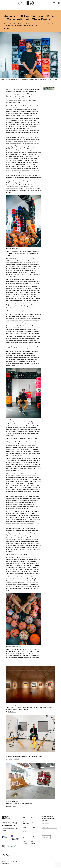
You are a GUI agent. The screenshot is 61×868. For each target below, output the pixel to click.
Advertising (33, 831)
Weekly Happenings (26, 822)
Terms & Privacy (25, 842)
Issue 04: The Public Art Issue (22, 655)
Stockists (25, 831)
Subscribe (4, 3)
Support (48, 3)
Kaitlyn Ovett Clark (13, 759)
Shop (10, 3)
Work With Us (25, 836)
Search (37, 3)
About (43, 3)
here (15, 657)
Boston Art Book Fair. (16, 653)
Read (14, 3)
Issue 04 (6, 13)
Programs (28, 3)
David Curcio (12, 712)
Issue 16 (8, 754)
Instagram (33, 836)
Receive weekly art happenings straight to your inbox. (48, 818)
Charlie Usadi (12, 806)
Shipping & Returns (33, 842)
